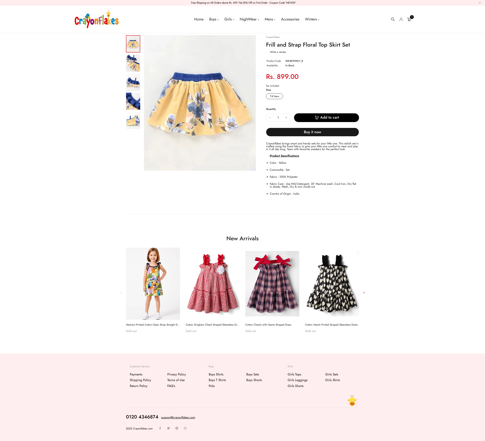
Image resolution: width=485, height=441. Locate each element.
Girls (228, 19)
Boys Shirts (216, 374)
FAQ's (171, 386)
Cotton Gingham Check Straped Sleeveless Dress (213, 325)
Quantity (271, 109)
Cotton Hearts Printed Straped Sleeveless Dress (331, 325)
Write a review (278, 52)
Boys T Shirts (217, 380)
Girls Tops (294, 374)
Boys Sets (252, 374)
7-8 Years (274, 96)
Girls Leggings (297, 380)
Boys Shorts (254, 380)
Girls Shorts (296, 386)
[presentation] (121, 292)
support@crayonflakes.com (178, 417)
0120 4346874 (142, 416)
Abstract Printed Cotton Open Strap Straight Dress (154, 325)
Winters (311, 19)
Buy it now (312, 132)
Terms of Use (176, 380)
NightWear (248, 19)
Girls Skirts (332, 380)
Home (199, 19)
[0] (409, 19)
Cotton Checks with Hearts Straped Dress (268, 325)
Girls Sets (331, 374)
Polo (212, 386)
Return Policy (138, 386)
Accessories (290, 19)
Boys (212, 19)
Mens (269, 19)
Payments (136, 374)
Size (268, 90)
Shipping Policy (140, 380)
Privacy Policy (176, 374)
